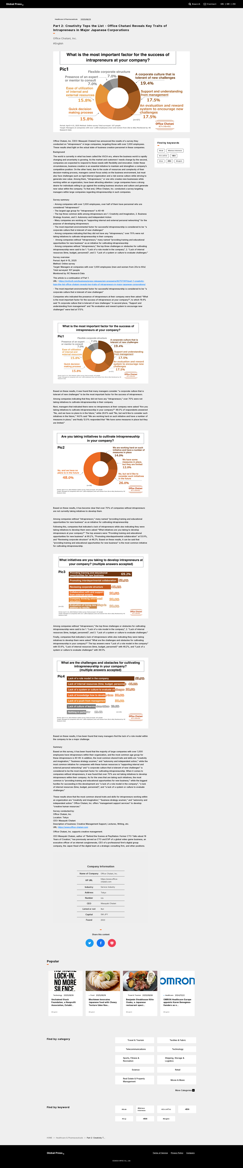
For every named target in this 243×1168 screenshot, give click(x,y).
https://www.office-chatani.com (73, 827)
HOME (49, 1138)
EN (222, 4)
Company (190, 1153)
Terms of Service (160, 1153)
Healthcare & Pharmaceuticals (69, 1138)
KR (228, 4)
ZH (234, 4)
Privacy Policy (177, 1153)
